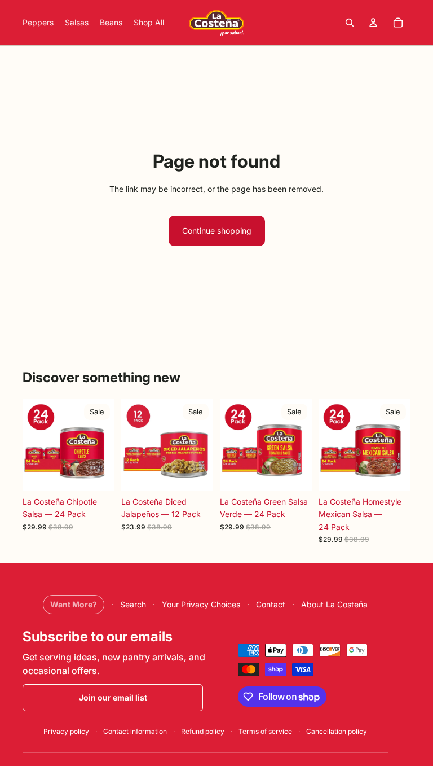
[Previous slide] (31, 444)
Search (133, 604)
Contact (270, 604)
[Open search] (349, 22)
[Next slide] (105, 444)
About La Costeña (334, 604)
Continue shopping (216, 230)
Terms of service (265, 731)
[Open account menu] (373, 22)
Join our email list (113, 697)
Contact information (135, 731)
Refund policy (202, 731)
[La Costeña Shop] (216, 22)
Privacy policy (66, 731)
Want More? (73, 604)
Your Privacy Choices (201, 604)
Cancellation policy (336, 731)
